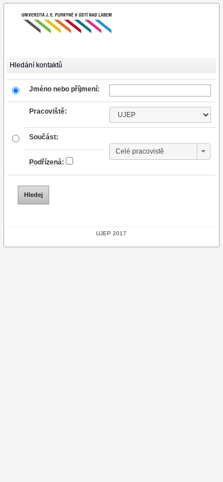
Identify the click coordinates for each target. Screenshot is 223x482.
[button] (203, 151)
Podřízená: (46, 162)
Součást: (43, 137)
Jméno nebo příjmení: (64, 89)
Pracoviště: (48, 111)
